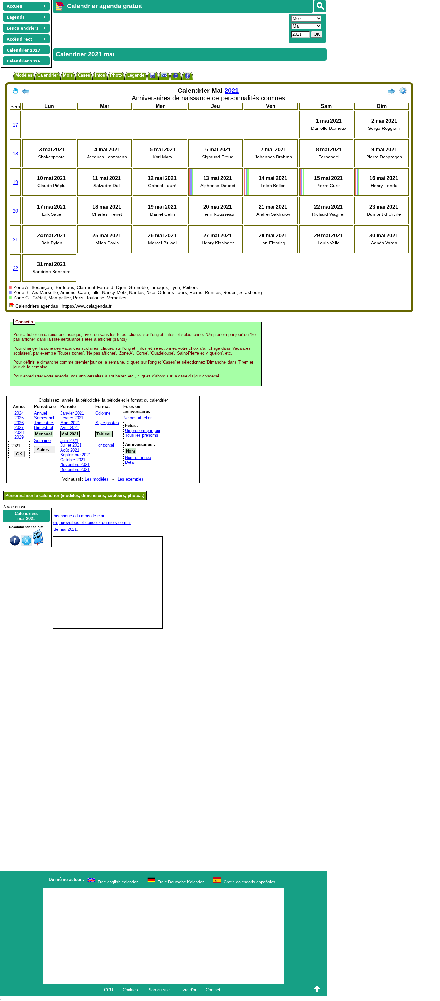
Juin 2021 (69, 440)
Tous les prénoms (141, 435)
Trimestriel (44, 422)
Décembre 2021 (75, 469)
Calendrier (47, 75)
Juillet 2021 (70, 445)
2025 (19, 417)
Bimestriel (43, 427)
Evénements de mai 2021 (53, 529)
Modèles (23, 75)
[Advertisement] (170, 27)
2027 (19, 427)
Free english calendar (118, 882)
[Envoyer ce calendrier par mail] (164, 75)
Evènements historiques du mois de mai (66, 515)
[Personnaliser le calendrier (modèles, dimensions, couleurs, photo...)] (403, 91)
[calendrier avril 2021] (25, 92)
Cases (84, 75)
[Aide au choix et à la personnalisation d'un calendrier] (187, 76)
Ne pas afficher (137, 417)
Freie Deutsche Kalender (181, 882)
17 (15, 125)
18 (15, 153)
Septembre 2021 (75, 455)
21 (15, 239)
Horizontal (104, 445)
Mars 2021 (70, 422)
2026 (19, 422)
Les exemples (131, 479)
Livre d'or (187, 989)
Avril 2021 (69, 427)
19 (15, 182)
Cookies (130, 989)
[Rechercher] (320, 6)
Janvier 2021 (72, 413)
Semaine (42, 440)
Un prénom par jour (142, 430)
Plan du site (159, 989)
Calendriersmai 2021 (26, 516)
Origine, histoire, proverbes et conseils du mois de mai (80, 522)
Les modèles (97, 479)
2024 (19, 413)
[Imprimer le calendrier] (176, 76)
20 (15, 211)
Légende (135, 75)
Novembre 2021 (75, 464)
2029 (19, 437)
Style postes (107, 422)
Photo (116, 75)
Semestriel (44, 417)
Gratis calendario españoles (249, 882)
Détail (130, 462)
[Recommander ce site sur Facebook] (15, 544)
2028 (19, 432)
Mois (68, 75)
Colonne (102, 413)
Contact (213, 989)
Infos (100, 75)
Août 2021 (69, 450)
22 (15, 268)
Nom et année (138, 457)
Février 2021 (71, 417)
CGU (108, 989)
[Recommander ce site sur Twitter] (26, 544)
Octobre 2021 (72, 459)
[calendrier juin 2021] (391, 92)
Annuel (40, 413)
